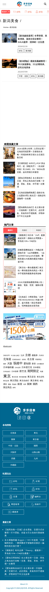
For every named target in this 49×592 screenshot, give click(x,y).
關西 (35, 383)
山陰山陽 (36, 452)
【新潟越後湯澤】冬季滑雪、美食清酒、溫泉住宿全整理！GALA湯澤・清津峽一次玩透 (32, 38)
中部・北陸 (23, 76)
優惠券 (4, 11)
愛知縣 (27, 363)
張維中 (18, 363)
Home (5, 27)
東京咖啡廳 (22, 377)
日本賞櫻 (14, 371)
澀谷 (5, 384)
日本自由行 (6, 371)
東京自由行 (24, 380)
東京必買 (6, 381)
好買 (38, 481)
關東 (29, 383)
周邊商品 (38, 359)
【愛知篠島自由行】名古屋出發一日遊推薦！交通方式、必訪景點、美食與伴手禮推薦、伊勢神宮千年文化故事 (24, 571)
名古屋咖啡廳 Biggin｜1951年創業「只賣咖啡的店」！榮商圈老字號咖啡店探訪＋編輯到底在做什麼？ (24, 543)
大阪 (9, 363)
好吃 (19, 11)
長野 (24, 384)
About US (24, 584)
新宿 (34, 363)
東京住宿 (15, 377)
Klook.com (7, 346)
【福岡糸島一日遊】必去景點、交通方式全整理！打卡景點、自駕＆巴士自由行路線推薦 (24, 532)
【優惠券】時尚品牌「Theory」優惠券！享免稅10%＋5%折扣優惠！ (24, 552)
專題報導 (15, 504)
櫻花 (41, 380)
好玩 (30, 11)
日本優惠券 (40, 364)
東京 (7, 376)
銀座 (20, 383)
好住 (41, 11)
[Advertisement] (24, 115)
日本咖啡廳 (8, 367)
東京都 (36, 439)
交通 (15, 496)
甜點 (9, 384)
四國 (13, 458)
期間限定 (33, 371)
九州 (22, 355)
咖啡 (4, 364)
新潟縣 (28, 50)
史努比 (24, 359)
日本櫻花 (36, 367)
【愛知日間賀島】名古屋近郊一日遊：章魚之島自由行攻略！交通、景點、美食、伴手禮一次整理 (24, 560)
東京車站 (34, 380)
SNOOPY (6, 355)
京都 (28, 355)
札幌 (41, 371)
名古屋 (30, 359)
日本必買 (18, 367)
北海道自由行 (16, 359)
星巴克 (22, 371)
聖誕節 (14, 384)
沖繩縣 (13, 465)
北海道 (7, 359)
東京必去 (31, 376)
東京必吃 (40, 376)
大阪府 (13, 452)
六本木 (41, 355)
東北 (36, 432)
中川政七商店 (15, 355)
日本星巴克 (27, 367)
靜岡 (14, 387)
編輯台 (38, 496)
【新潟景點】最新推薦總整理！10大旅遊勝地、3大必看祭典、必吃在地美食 (32, 64)
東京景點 (14, 380)
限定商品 (7, 387)
